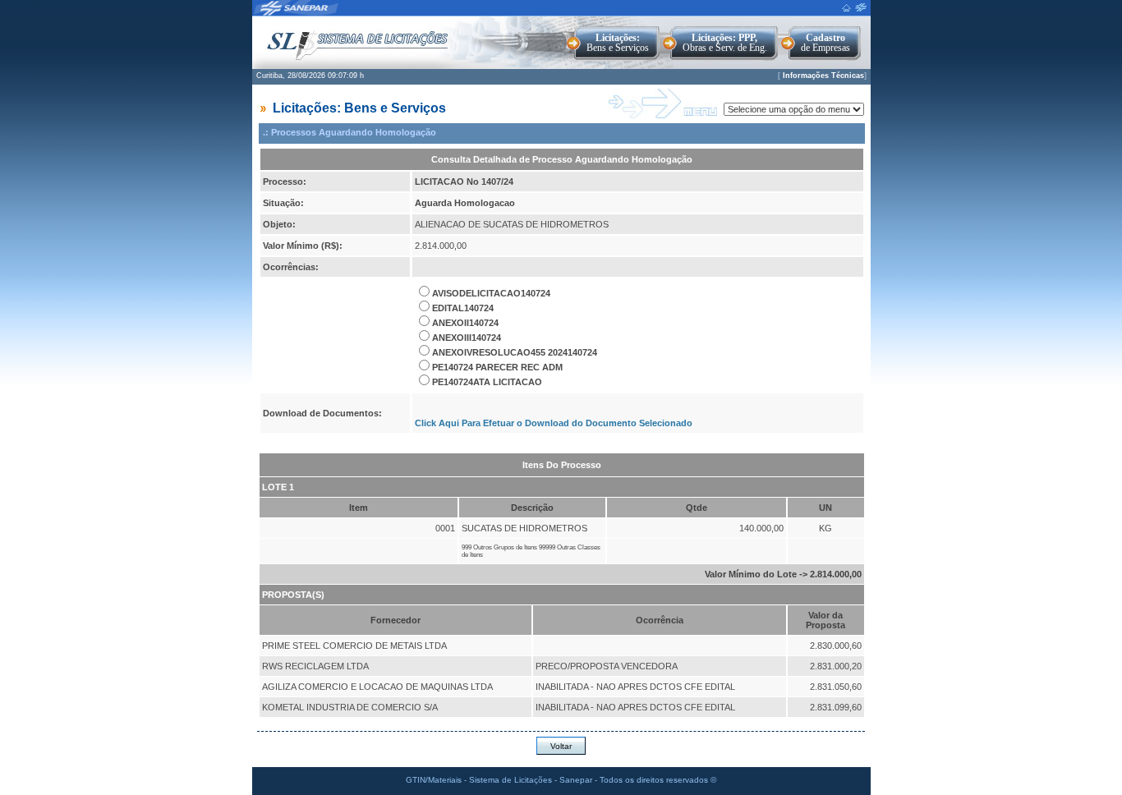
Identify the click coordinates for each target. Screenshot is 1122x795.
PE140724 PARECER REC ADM (497, 367)
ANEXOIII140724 (466, 337)
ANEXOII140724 (465, 323)
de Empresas (825, 42)
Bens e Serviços (617, 42)
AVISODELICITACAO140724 (491, 293)
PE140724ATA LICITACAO (487, 382)
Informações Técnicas (823, 75)
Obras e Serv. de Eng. (725, 42)
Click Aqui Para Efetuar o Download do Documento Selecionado (553, 423)
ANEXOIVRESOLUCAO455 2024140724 (514, 352)
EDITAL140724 (463, 308)
